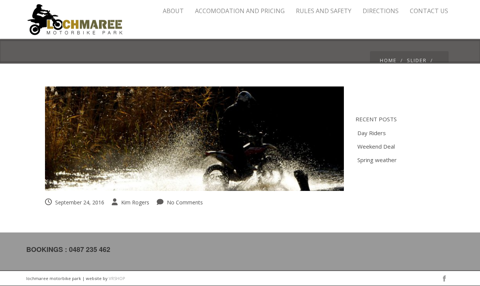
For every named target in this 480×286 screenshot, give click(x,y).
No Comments (185, 202)
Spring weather (377, 160)
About (173, 11)
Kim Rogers (135, 202)
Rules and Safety (323, 11)
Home (388, 60)
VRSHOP (117, 278)
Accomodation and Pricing (240, 11)
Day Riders (371, 133)
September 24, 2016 (79, 202)
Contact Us (429, 11)
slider (417, 60)
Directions (381, 11)
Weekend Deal (376, 146)
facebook (444, 278)
